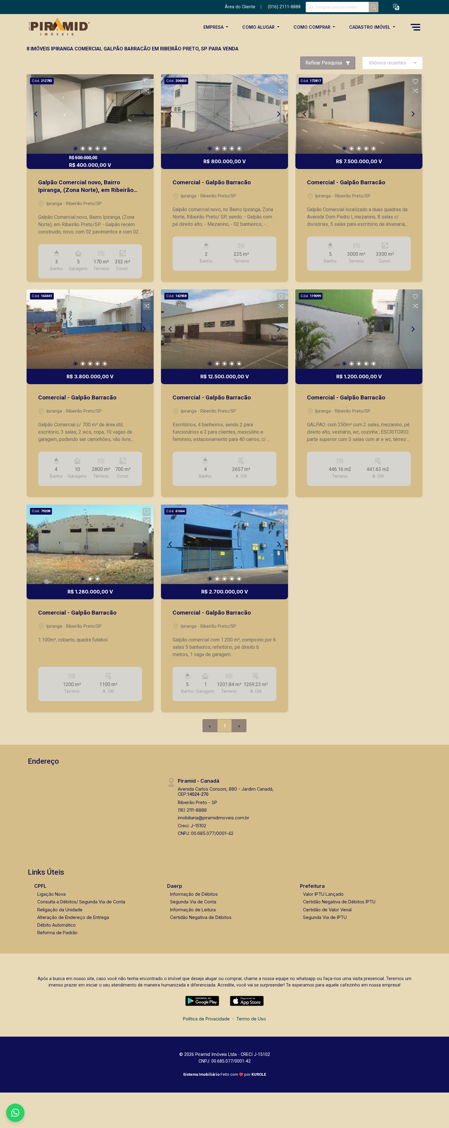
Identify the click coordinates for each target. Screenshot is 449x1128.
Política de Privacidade (206, 1018)
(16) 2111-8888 (192, 810)
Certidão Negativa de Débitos (201, 917)
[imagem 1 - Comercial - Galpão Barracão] (224, 114)
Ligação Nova (51, 894)
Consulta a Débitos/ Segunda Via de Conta (81, 901)
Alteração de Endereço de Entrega (73, 917)
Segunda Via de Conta (193, 901)
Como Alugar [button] (259, 27)
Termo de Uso (251, 1018)
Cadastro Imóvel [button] (370, 27)
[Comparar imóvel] (147, 91)
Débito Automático (56, 925)
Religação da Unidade (59, 909)
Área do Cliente (240, 6)
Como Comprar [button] (313, 27)
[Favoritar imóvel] (147, 82)
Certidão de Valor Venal (327, 909)
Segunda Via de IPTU (325, 917)
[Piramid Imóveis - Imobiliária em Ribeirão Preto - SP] (57, 27)
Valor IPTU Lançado (323, 894)
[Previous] (36, 114)
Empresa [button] (214, 27)
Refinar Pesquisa (324, 63)
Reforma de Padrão (57, 932)
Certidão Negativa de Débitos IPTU (339, 901)
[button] (396, 7)
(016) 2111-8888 (284, 6)
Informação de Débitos (194, 894)
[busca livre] (373, 7)
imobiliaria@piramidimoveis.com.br (213, 817)
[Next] (144, 114)
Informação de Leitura (193, 909)
